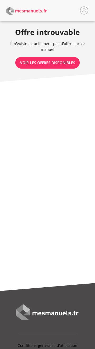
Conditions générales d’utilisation (47, 345)
